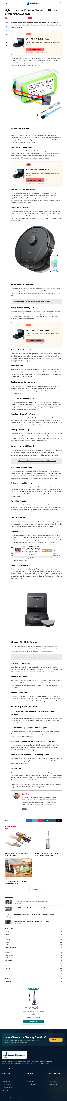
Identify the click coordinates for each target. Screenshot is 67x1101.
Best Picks (7, 934)
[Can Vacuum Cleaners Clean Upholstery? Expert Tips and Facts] (18, 867)
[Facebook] (6, 26)
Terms (47, 1098)
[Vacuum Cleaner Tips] (33, 3)
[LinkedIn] (6, 34)
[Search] (60, 3)
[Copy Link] (6, 45)
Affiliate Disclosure (55, 1098)
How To (6, 957)
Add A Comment (33, 889)
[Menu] (7, 3)
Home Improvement (10, 950)
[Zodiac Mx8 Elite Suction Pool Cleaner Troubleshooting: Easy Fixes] (8, 909)
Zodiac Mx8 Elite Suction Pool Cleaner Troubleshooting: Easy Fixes (32, 908)
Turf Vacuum (8, 978)
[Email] (6, 41)
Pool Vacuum (8, 968)
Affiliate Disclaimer (54, 1084)
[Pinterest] (6, 38)
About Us (31, 1081)
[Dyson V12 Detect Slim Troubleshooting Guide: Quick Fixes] (18, 840)
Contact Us (55, 1040)
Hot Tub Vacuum (9, 955)
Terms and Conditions (54, 1081)
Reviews (7, 970)
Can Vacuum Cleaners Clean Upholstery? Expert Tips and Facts (17, 882)
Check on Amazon (33, 1021)
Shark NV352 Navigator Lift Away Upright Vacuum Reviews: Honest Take (47, 854)
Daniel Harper (13, 18)
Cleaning (7, 942)
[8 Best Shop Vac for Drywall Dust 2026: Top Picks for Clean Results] (8, 902)
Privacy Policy (52, 1078)
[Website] (26, 809)
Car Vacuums (8, 939)
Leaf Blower (8, 963)
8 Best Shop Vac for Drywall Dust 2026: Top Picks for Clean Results (32, 901)
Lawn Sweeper (8, 960)
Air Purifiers (8, 932)
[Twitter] (6, 30)
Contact (63, 1098)
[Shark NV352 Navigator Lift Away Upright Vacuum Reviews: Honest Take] (48, 840)
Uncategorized (8, 981)
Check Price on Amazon (35, 49)
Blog (30, 18)
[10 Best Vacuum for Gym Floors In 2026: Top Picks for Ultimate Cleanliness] (8, 915)
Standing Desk (8, 976)
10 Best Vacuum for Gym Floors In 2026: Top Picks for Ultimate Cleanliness (34, 914)
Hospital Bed (8, 952)
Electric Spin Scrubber (10, 947)
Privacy (42, 1098)
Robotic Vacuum (9, 973)
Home (30, 1078)
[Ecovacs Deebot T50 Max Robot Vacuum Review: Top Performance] (8, 922)
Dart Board (7, 944)
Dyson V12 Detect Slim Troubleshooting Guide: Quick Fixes (17, 854)
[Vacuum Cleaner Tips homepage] (14, 1055)
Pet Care (7, 965)
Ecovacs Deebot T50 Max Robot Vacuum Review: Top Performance (31, 921)
